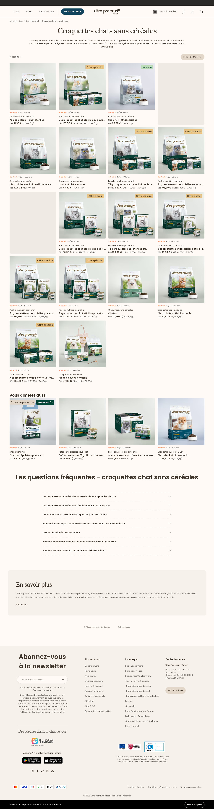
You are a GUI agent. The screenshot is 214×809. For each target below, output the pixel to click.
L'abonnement (92, 666)
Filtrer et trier (190, 56)
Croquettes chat (32, 21)
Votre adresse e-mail (32, 679)
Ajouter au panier (33, 106)
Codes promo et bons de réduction (142, 696)
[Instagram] (32, 771)
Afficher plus (107, 46)
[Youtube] (52, 771)
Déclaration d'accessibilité (97, 711)
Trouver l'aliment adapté (137, 681)
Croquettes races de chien (138, 686)
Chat (21, 21)
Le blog (128, 701)
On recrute (130, 706)
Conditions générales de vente (162, 787)
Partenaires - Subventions (137, 716)
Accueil (13, 21)
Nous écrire (177, 690)
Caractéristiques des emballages (141, 721)
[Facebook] (37, 771)
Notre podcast (132, 726)
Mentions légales (136, 787)
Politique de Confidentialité (33, 712)
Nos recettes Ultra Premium (138, 676)
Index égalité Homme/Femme (139, 711)
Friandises (124, 627)
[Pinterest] (47, 771)
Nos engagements (134, 666)
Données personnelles (190, 787)
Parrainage (90, 671)
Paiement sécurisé (93, 686)
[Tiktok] (42, 771)
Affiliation (89, 701)
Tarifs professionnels (95, 696)
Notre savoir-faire (133, 671)
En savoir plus (194, 804)
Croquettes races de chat (137, 691)
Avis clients (90, 676)
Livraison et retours (94, 681)
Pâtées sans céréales (97, 627)
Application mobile (94, 691)
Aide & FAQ (90, 706)
